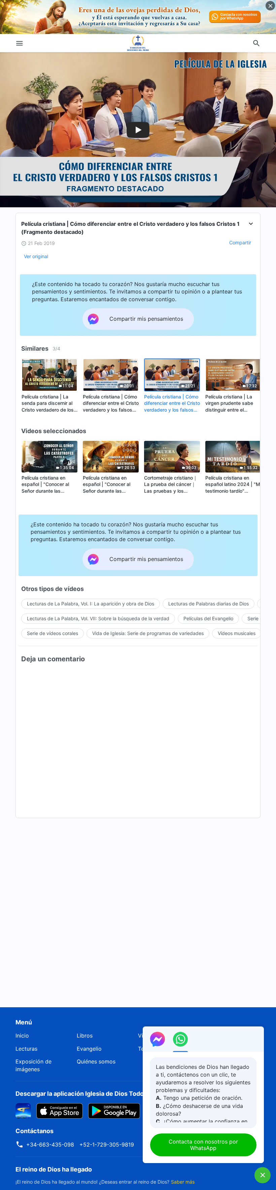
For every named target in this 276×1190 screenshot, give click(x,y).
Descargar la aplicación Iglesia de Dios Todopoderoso (93, 1093)
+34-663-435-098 (50, 1144)
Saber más (183, 1182)
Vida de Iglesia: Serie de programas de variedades (148, 633)
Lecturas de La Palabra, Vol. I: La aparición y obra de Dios (90, 603)
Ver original (36, 256)
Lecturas (26, 1048)
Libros (85, 1035)
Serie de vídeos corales (52, 633)
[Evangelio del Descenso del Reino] (138, 43)
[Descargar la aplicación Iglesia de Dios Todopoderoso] (23, 1110)
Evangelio (89, 1048)
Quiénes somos (96, 1061)
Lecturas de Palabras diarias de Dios (208, 603)
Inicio (22, 1035)
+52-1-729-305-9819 (106, 1144)
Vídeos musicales (236, 633)
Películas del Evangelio (208, 618)
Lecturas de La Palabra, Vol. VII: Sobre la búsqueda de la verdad (98, 618)
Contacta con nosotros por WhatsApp (203, 1144)
